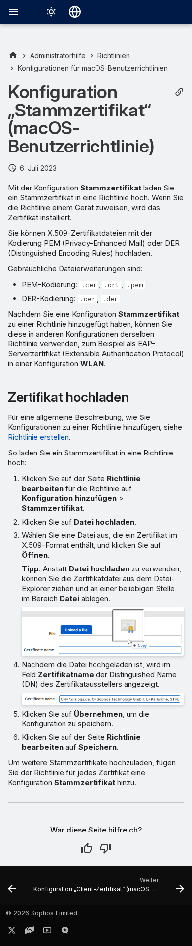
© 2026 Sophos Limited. (42, 913)
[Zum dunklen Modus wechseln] (51, 12)
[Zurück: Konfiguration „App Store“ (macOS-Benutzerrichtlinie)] (12, 888)
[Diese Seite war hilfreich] (86, 848)
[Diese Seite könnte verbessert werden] (105, 848)
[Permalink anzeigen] (179, 92)
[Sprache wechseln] (75, 12)
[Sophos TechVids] (47, 932)
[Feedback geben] (65, 932)
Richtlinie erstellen (38, 437)
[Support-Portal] (29, 932)
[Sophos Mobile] (13, 55)
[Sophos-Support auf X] (12, 932)
